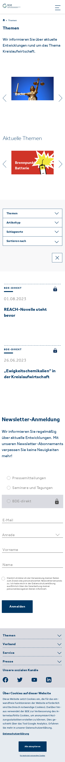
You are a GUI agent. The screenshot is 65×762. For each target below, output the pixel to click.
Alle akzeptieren (32, 746)
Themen (12, 20)
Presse (8, 661)
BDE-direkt (21, 501)
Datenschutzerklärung (16, 733)
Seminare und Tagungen (32, 487)
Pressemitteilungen (29, 478)
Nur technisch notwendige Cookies (32, 755)
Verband (9, 644)
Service (9, 653)
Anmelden (17, 606)
